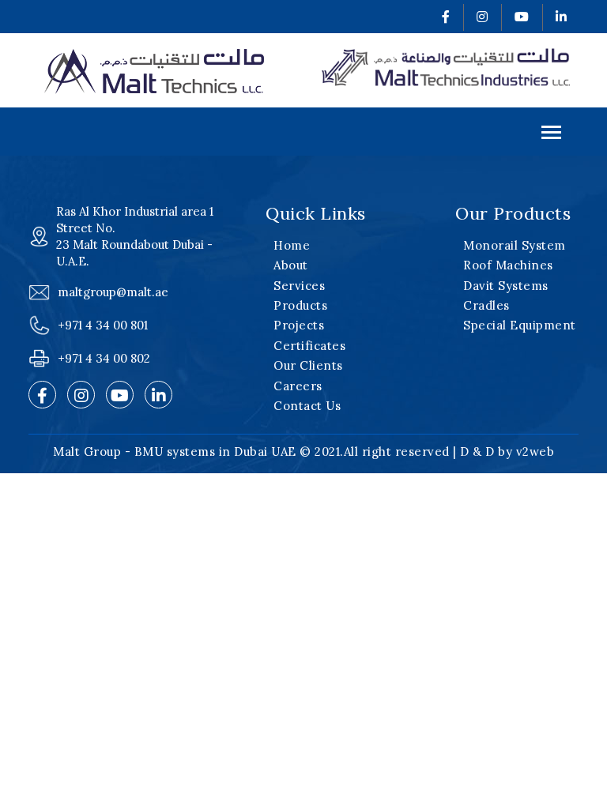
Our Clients (308, 365)
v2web (535, 451)
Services (299, 285)
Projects (298, 325)
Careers (297, 385)
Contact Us (307, 405)
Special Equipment (519, 325)
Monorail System (514, 245)
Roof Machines (508, 265)
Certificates (309, 345)
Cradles (486, 305)
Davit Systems (506, 285)
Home (291, 245)
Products (300, 305)
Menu (303, 131)
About (290, 265)
